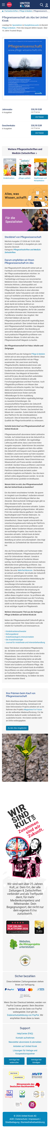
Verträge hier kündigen (36, 1061)
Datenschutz (21, 1119)
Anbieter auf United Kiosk (25, 1046)
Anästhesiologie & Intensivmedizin (20, 637)
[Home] (2, 11)
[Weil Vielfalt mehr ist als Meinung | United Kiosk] (25, 4)
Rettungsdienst (12, 634)
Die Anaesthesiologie (14, 640)
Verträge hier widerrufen (14, 1061)
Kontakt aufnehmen (25, 1038)
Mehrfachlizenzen (25, 570)
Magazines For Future (33, 709)
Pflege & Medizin (25, 11)
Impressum (34, 1119)
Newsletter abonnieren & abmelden (25, 1042)
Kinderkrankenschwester (16, 631)
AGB (12, 1119)
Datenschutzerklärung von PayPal (23, 1015)
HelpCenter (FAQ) (25, 1033)
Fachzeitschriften (11, 11)
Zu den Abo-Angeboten (17, 728)
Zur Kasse (39, 117)
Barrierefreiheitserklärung (33, 1122)
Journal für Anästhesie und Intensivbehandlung (25, 642)
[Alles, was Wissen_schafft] (25, 196)
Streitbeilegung (12, 1122)
